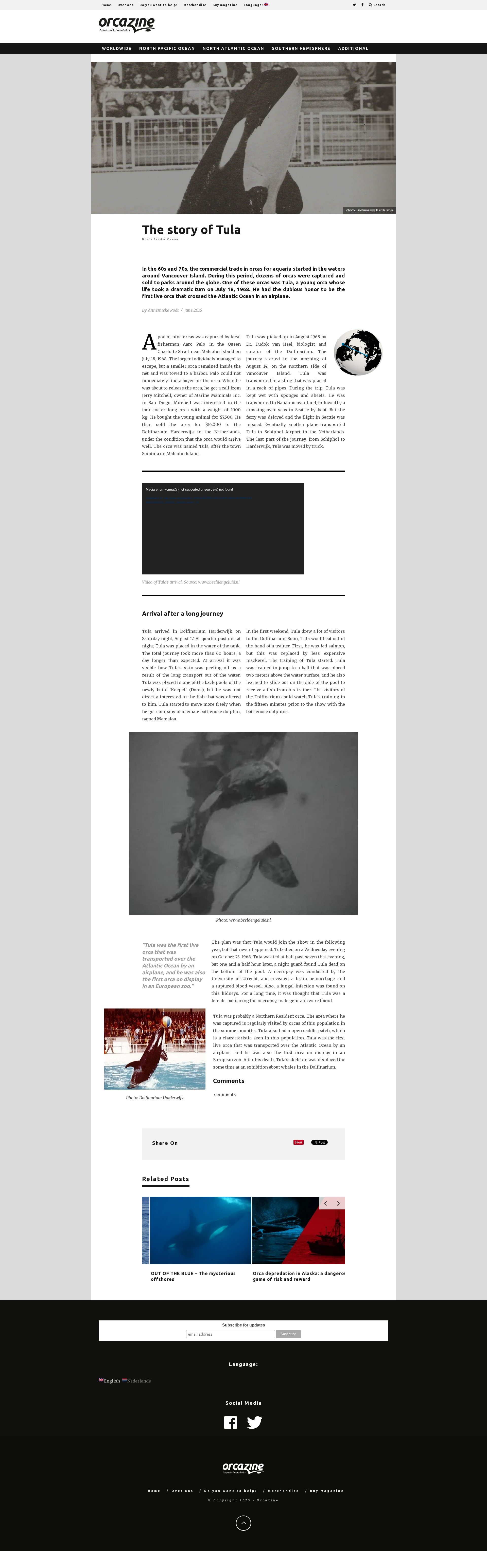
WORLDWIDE (117, 48)
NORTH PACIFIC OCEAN (167, 48)
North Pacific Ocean (160, 239)
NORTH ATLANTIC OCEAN (233, 48)
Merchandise (194, 5)
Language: (254, 5)
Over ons (125, 5)
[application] (223, 528)
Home (106, 5)
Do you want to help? (158, 5)
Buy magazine (225, 5)
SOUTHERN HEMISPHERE (301, 48)
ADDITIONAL (353, 48)
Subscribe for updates (243, 1325)
